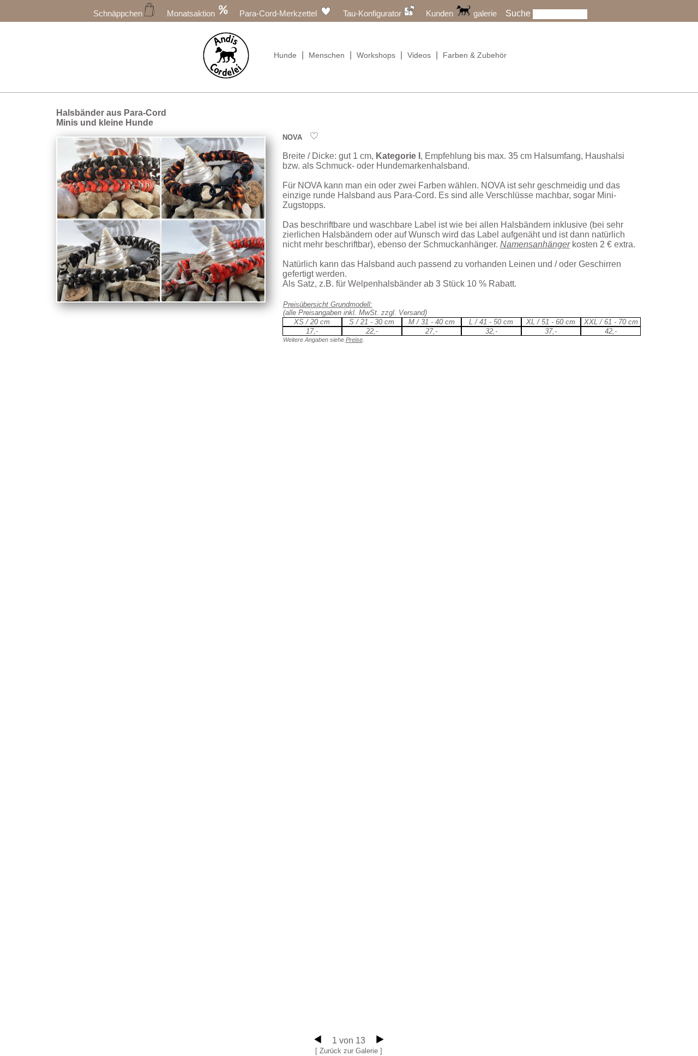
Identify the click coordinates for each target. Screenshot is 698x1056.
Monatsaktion (192, 13)
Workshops (376, 55)
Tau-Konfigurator (373, 13)
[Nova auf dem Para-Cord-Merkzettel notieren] (314, 137)
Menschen (327, 55)
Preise (354, 339)
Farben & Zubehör (475, 55)
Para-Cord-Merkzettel (279, 13)
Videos (419, 55)
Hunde (285, 55)
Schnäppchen (119, 13)
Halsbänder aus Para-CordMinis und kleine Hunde (111, 117)
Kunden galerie (461, 13)
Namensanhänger (535, 244)
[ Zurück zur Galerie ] (348, 1051)
